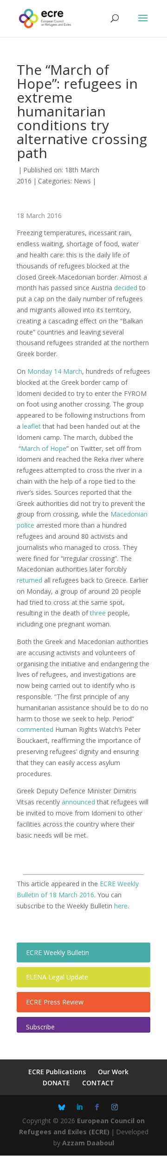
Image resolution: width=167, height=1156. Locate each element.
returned (29, 580)
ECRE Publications (57, 1071)
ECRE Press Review (55, 1002)
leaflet (31, 426)
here (121, 905)
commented (35, 729)
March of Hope (43, 448)
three (98, 612)
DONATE (56, 1082)
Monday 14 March (54, 371)
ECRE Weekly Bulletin (57, 952)
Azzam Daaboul (88, 1142)
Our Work (113, 1071)
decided (125, 287)
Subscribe (40, 1026)
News (82, 180)
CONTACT (98, 1082)
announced (78, 801)
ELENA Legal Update (57, 977)
